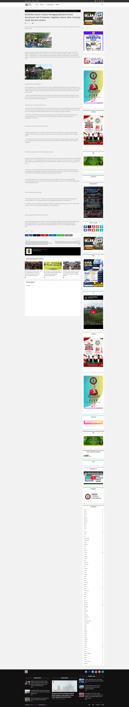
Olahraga (93, 614)
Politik (93, 627)
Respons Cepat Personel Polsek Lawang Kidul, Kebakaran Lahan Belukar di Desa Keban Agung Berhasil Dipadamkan (63, 695)
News (93, 608)
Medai (93, 584)
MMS (93, 594)
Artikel (93, 511)
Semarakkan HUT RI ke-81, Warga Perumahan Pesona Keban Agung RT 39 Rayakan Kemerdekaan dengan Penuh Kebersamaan (93, 214)
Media (93, 592)
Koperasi (93, 562)
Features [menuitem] (42, 4)
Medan (93, 588)
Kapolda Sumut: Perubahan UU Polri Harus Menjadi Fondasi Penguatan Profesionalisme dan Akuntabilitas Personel (71, 273)
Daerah (93, 532)
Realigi (93, 631)
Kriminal (93, 568)
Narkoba (93, 602)
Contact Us (98, 704)
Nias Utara (93, 610)
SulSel (93, 643)
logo (93, 576)
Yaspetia (93, 663)
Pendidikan (93, 622)
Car (93, 530)
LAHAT (93, 572)
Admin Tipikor (29, 23)
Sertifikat (93, 639)
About (29, 1)
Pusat (93, 629)
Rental (93, 635)
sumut (93, 645)
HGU (93, 548)
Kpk (93, 566)
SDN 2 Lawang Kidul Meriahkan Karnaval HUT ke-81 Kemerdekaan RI (93, 198)
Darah (93, 534)
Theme (46, 704)
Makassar (93, 582)
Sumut (93, 647)
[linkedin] (102, 671)
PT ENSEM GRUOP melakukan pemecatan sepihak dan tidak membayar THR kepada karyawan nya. (40, 692)
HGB (93, 546)
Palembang (93, 616)
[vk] (85, 230)
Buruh (93, 528)
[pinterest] (101, 1)
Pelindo (93, 618)
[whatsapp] (97, 230)
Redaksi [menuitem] (57, 4)
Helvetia (93, 544)
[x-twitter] (97, 1)
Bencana (93, 521)
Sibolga (93, 641)
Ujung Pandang (93, 661)
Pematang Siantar (93, 620)
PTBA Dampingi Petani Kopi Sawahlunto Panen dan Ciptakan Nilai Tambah (40, 699)
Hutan (93, 554)
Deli (93, 536)
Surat (93, 649)
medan (93, 586)
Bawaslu (93, 517)
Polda (93, 625)
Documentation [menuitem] (50, 4)
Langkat (93, 574)
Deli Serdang (93, 538)
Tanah (93, 651)
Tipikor (93, 655)
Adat (93, 509)
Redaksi (37, 1)
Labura (93, 570)
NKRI (93, 612)
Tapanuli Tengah (93, 653)
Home (26, 1)
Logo (93, 578)
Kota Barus (93, 564)
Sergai (93, 637)
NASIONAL (93, 606)
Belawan (93, 519)
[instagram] (99, 1)
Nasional (31, 230)
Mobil (93, 596)
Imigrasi (93, 556)
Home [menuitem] (36, 4)
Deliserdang (93, 540)
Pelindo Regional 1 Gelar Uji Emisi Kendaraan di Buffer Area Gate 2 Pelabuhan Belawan (92, 206)
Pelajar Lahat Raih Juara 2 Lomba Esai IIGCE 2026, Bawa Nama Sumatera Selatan (92, 190)
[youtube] (97, 226)
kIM (93, 560)
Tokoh (93, 657)
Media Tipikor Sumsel (57, 698)
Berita (93, 523)
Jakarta (93, 558)
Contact (33, 1)
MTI (93, 598)
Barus (93, 515)
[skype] (103, 1)
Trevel (93, 659)
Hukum (27, 230)
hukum (93, 550)
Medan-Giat (93, 590)
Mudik (93, 600)
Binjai (93, 526)
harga (93, 542)
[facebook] (95, 1)
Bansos (93, 513)
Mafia (93, 580)
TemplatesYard (35, 704)
